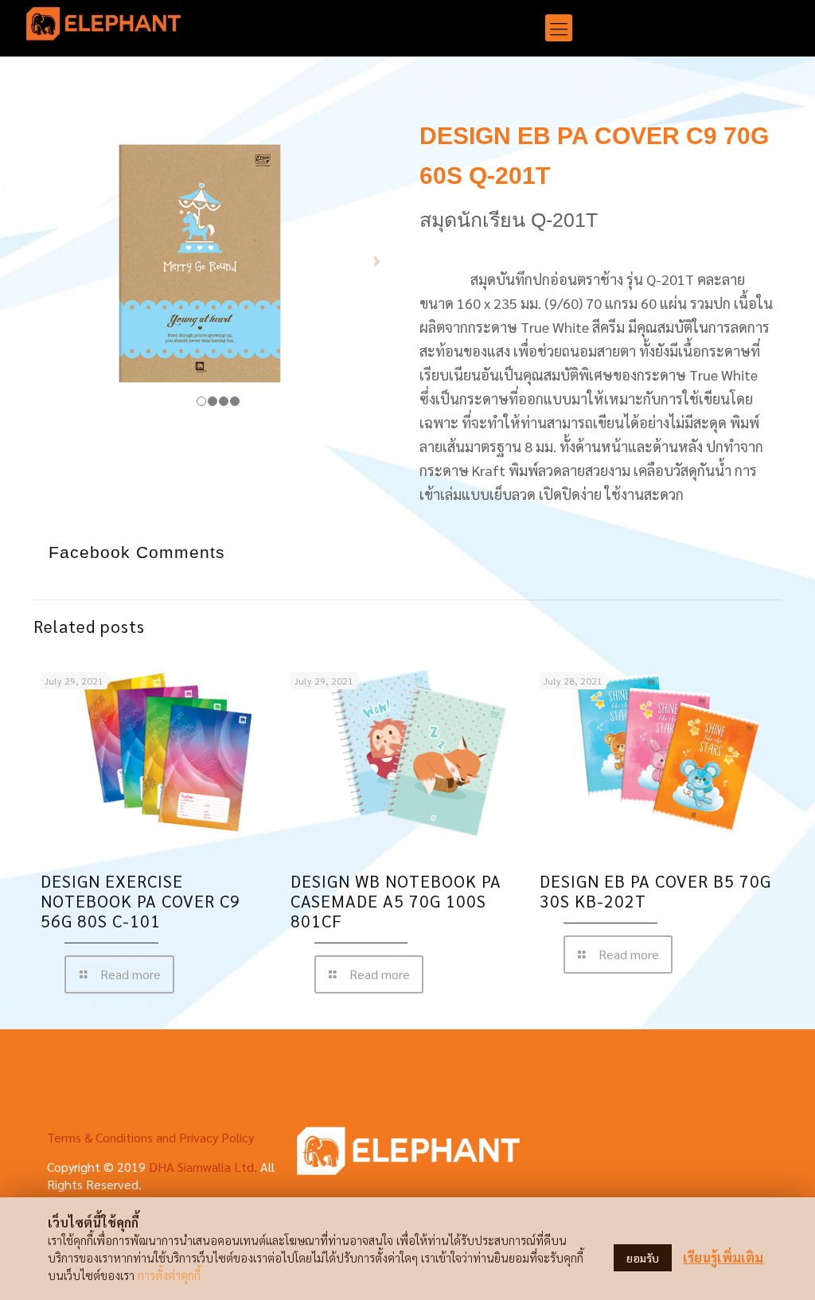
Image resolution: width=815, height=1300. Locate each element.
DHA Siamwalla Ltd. (203, 1166)
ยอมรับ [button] (642, 1258)
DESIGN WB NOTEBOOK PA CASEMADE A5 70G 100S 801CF (396, 900)
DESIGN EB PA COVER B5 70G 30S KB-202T (655, 891)
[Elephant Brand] (103, 28)
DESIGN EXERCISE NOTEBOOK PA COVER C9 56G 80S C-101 (140, 900)
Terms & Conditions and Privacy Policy (150, 1137)
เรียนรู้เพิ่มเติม (723, 1257)
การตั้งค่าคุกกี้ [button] (169, 1274)
